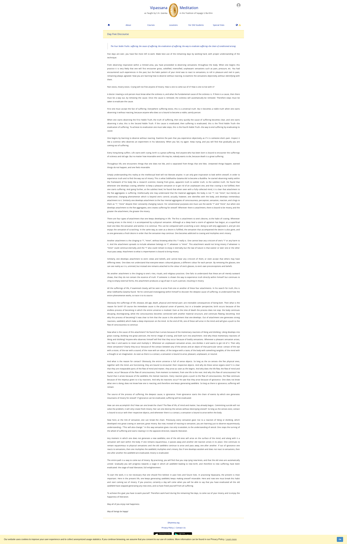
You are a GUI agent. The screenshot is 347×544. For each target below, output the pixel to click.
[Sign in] (239, 5)
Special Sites (218, 25)
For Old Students (196, 25)
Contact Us (181, 527)
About (128, 25)
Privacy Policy (168, 527)
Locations (173, 25)
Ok (340, 539)
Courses (151, 25)
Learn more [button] (231, 539)
